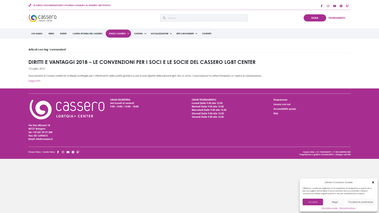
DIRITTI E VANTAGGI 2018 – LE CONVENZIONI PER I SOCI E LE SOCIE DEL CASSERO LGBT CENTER (142, 62)
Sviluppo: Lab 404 (343, 154)
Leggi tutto (34, 80)
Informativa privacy (347, 208)
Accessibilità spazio (284, 108)
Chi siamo (36, 33)
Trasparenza (280, 99)
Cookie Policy (49, 152)
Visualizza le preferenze (360, 202)
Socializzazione (159, 33)
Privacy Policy (34, 152)
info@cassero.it (44, 139)
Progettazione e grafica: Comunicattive (316, 154)
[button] (373, 182)
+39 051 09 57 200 (42, 132)
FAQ (275, 113)
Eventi (63, 33)
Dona (314, 17)
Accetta (312, 202)
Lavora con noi (281, 104)
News (51, 33)
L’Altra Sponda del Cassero (88, 33)
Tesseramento (336, 17)
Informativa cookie (330, 208)
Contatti (206, 33)
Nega (335, 202)
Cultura (138, 33)
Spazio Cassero (117, 33)
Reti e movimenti (185, 33)
